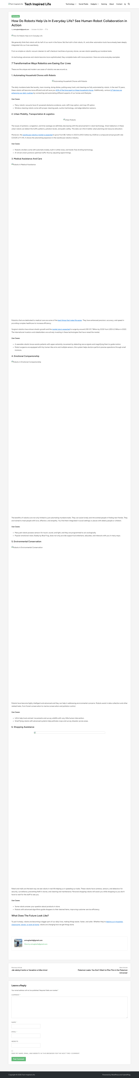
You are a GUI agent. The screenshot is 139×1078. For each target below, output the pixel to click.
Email (14, 1032)
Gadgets (94, 4)
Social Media (83, 4)
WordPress (115, 1075)
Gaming (104, 4)
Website (14, 1041)
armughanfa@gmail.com (21, 29)
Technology (70, 4)
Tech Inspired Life (38, 4)
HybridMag (126, 1075)
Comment (16, 995)
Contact (119, 4)
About (111, 4)
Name (14, 1022)
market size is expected (61, 329)
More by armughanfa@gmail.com (35, 944)
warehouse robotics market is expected (38, 135)
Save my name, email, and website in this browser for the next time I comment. (45, 1053)
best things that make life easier (70, 320)
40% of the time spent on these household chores (74, 90)
